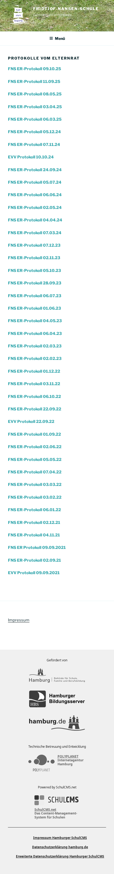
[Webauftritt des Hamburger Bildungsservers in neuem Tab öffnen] (57, 699)
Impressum (18, 620)
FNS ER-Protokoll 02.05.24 (35, 207)
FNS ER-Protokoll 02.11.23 (34, 257)
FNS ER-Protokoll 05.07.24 (35, 182)
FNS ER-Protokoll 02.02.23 (35, 358)
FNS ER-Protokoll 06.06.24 (35, 194)
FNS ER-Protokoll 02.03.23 (35, 346)
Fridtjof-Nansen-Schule (66, 8)
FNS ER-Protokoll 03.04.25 (35, 106)
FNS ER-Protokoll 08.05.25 (35, 94)
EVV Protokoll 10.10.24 (31, 157)
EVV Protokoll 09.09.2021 (34, 572)
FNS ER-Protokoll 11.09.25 (34, 81)
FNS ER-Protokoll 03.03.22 (35, 484)
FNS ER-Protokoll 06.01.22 (34, 509)
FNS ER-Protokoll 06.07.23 (34, 295)
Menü (60, 38)
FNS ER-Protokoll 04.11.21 (34, 535)
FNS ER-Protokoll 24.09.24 (35, 169)
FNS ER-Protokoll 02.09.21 (34, 560)
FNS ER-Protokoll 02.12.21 (34, 522)
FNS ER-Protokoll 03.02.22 (35, 497)
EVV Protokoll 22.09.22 (31, 421)
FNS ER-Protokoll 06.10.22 (34, 396)
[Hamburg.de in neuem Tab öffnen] (57, 723)
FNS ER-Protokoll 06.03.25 (35, 119)
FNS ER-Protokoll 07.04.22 (35, 472)
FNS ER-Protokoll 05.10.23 (34, 270)
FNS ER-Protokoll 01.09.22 (34, 434)
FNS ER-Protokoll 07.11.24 (34, 144)
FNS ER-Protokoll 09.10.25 (34, 68)
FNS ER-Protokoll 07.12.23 (34, 245)
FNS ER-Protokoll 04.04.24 (35, 220)
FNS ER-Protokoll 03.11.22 (34, 383)
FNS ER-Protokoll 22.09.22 (34, 409)
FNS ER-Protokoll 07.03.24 (35, 232)
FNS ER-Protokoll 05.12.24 (34, 131)
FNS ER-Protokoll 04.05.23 (35, 320)
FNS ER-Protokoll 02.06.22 (35, 446)
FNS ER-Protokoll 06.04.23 (35, 333)
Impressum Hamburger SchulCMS (60, 837)
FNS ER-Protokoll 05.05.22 (35, 459)
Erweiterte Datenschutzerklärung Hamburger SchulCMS (60, 856)
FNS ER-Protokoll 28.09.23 (34, 283)
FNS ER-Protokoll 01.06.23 (34, 308)
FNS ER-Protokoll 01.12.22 (34, 371)
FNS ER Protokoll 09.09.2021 (37, 547)
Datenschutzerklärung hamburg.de (60, 847)
